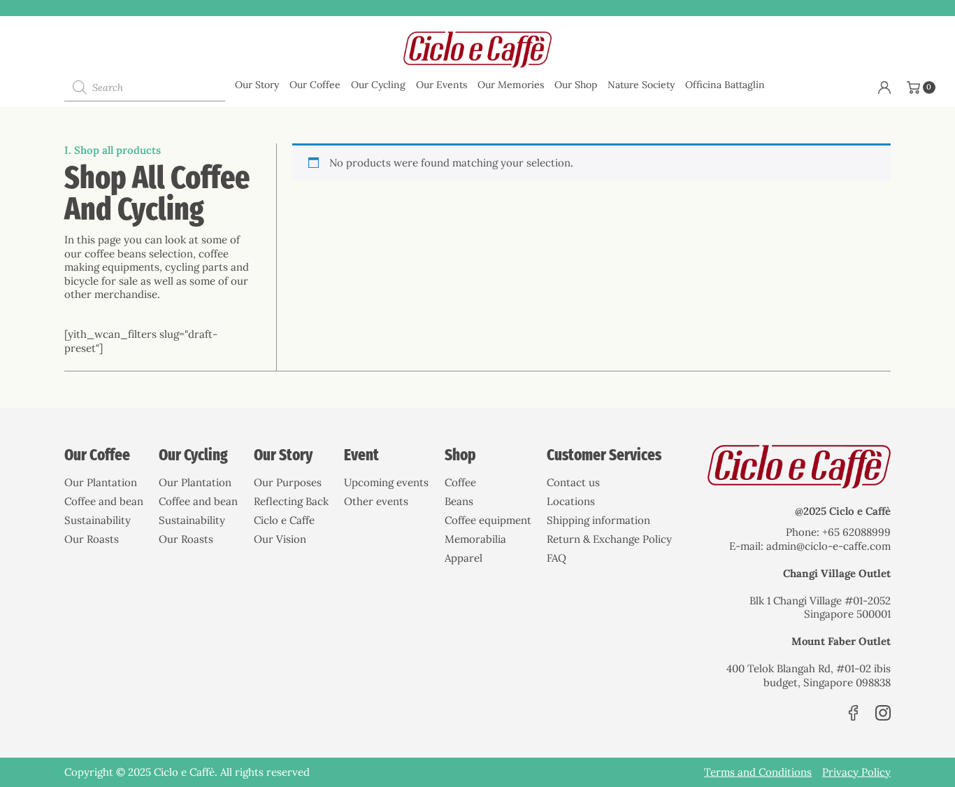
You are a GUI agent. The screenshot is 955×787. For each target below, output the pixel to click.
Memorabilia (475, 539)
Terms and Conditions (758, 772)
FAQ (556, 558)
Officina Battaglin (725, 84)
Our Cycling (378, 84)
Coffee (460, 482)
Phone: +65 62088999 (838, 532)
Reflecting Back (291, 501)
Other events (376, 501)
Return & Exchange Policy (609, 539)
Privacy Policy (856, 772)
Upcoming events (386, 482)
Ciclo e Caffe (284, 520)
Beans (459, 501)
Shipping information (598, 520)
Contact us (573, 482)
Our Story (257, 84)
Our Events (441, 84)
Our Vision (280, 539)
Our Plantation (100, 482)
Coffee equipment (488, 520)
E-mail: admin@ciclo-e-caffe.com (810, 546)
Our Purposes (288, 482)
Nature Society (641, 84)
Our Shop (575, 84)
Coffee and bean (103, 501)
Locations (571, 501)
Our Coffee (314, 84)
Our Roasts (91, 539)
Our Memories (511, 84)
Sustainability (97, 520)
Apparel (463, 558)
